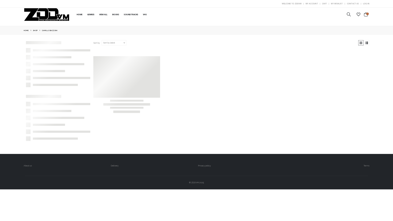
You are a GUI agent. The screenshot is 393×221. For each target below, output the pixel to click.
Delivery (115, 166)
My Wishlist (337, 3)
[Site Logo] (47, 14)
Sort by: (96, 43)
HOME (79, 14)
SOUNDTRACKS (131, 14)
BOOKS (115, 14)
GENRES (90, 14)
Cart (324, 3)
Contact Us (353, 3)
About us (28, 166)
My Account (312, 3)
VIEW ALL (103, 14)
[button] (348, 14)
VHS (145, 14)
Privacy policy (204, 166)
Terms (366, 166)
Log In (366, 3)
